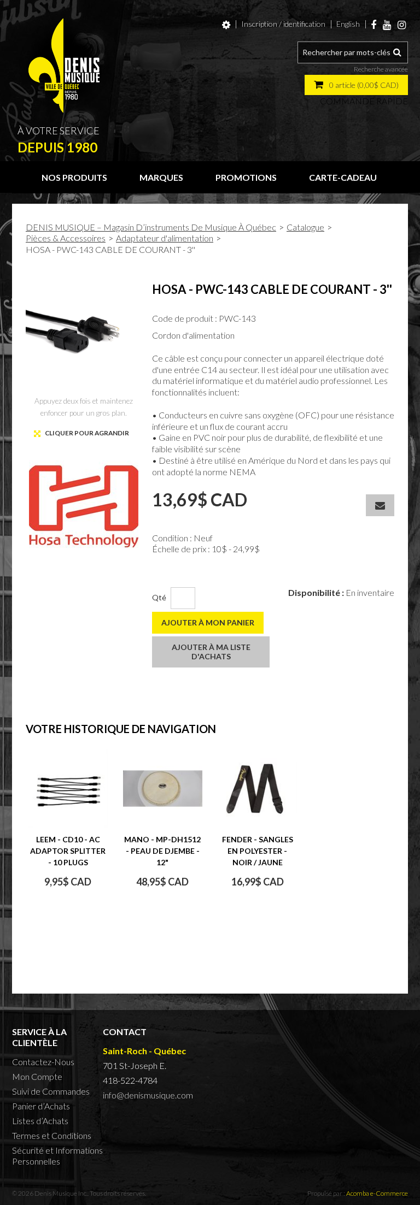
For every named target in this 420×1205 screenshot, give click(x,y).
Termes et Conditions (51, 1135)
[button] (356, 85)
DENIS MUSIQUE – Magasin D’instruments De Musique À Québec (151, 227)
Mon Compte (37, 1076)
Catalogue (305, 227)
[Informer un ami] (380, 505)
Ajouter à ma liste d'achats (211, 651)
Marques (161, 177)
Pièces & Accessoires (66, 238)
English (348, 23)
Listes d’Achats (40, 1120)
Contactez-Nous (43, 1061)
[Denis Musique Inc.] (64, 65)
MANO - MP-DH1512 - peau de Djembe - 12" (162, 851)
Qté (159, 597)
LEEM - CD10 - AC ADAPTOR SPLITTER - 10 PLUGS (68, 851)
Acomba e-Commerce (377, 1193)
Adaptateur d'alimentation (164, 238)
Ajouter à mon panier (207, 622)
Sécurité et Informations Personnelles (57, 1155)
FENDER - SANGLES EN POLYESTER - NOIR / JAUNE (257, 851)
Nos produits (74, 177)
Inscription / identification (283, 23)
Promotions (246, 177)
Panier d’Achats (41, 1106)
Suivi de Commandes (51, 1091)
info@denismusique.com (148, 1095)
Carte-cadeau (343, 177)
